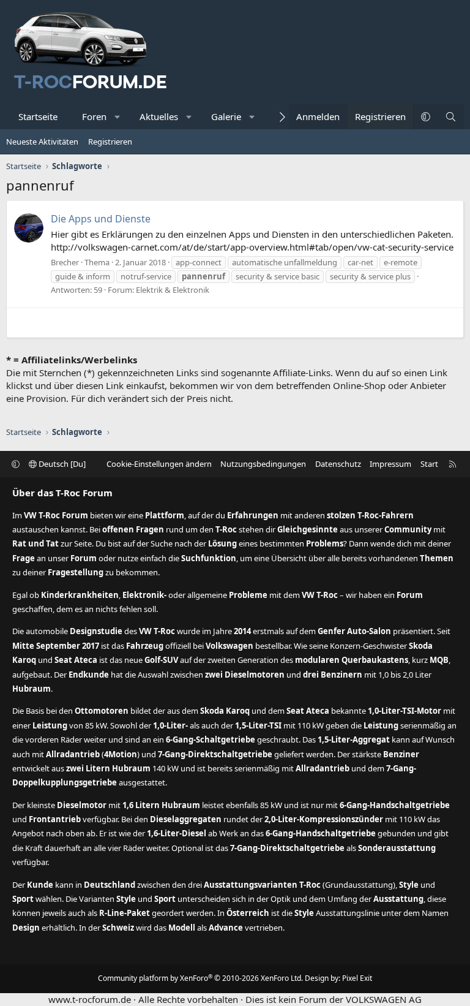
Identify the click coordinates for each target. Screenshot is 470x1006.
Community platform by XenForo (200, 978)
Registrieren (110, 141)
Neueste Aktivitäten (42, 141)
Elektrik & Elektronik (172, 289)
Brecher (65, 262)
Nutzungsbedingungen (263, 463)
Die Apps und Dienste (101, 218)
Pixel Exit (357, 978)
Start (429, 463)
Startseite (38, 116)
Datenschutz (338, 463)
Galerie (226, 116)
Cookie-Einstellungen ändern (159, 463)
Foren (94, 116)
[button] (117, 116)
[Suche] (451, 116)
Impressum (390, 463)
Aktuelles (159, 116)
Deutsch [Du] (61, 463)
